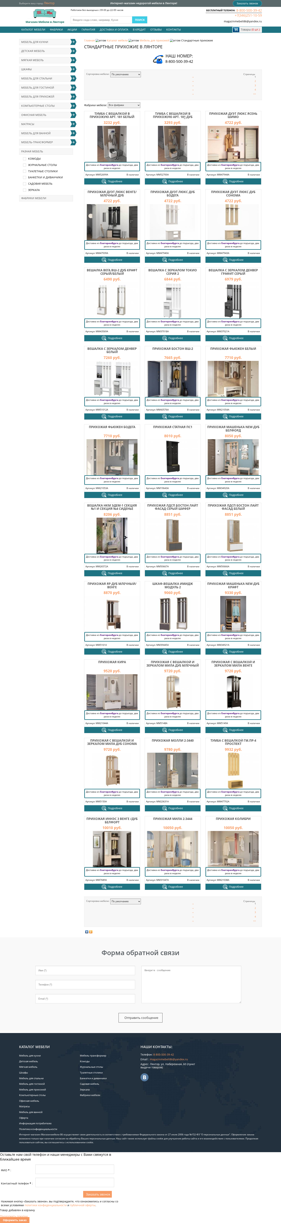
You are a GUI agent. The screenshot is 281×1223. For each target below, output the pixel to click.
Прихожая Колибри (233, 819)
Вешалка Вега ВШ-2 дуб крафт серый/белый (112, 272)
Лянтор (49, 3)
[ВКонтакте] (87, 931)
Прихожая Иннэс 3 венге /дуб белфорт (112, 820)
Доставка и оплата (114, 29)
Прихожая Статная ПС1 (172, 427)
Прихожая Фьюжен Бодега (112, 427)
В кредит (139, 29)
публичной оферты (82, 1205)
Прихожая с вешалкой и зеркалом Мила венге (233, 664)
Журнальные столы (42, 165)
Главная (89, 40)
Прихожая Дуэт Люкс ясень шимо (233, 115)
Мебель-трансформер (37, 142)
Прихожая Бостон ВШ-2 (172, 349)
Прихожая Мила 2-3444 (172, 819)
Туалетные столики (43, 171)
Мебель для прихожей (154, 40)
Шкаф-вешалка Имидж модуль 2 (172, 585)
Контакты (173, 29)
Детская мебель (33, 51)
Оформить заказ (15, 1220)
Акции (72, 29)
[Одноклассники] (91, 931)
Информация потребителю (35, 1123)
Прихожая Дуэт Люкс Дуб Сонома (233, 193)
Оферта (23, 1118)
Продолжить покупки (14, 1216)
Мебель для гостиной (37, 87)
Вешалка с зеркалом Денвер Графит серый (233, 272)
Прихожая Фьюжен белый (233, 349)
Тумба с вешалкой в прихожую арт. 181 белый (112, 115)
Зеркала (34, 190)
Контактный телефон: (17, 1183)
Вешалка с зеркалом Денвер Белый (112, 350)
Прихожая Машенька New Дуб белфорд (233, 428)
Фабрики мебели (33, 198)
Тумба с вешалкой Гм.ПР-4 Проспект (233, 742)
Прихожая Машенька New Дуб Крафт (233, 585)
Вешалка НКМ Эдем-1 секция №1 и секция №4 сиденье (112, 507)
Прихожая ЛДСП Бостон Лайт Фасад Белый (233, 507)
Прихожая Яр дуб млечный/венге (112, 585)
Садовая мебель (40, 183)
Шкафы (26, 69)
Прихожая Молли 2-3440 (173, 740)
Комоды (34, 158)
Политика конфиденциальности (38, 1129)
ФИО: (6, 1170)
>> (254, 93)
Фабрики (56, 29)
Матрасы (27, 124)
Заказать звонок (247, 3)
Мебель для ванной (36, 133)
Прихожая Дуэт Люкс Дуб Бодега (172, 193)
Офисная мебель (33, 115)
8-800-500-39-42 (249, 10)
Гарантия (88, 29)
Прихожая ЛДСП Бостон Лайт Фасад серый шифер (172, 507)
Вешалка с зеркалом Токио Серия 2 (172, 272)
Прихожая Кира (112, 662)
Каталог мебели (33, 29)
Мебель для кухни (34, 42)
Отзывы (156, 29)
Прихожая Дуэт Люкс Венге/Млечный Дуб (112, 193)
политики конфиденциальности (46, 1205)
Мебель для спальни (36, 78)
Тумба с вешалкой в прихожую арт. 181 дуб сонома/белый (172, 117)
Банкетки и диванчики (45, 177)
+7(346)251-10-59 (248, 15)
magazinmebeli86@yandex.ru (243, 21)
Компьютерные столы (38, 106)
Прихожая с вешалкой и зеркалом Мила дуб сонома (112, 742)
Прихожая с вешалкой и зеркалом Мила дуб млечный (172, 664)
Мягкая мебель (32, 60)
